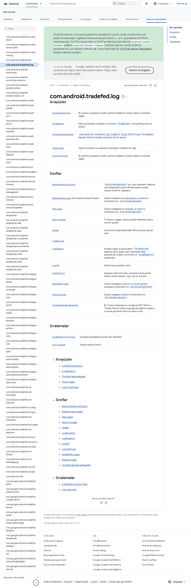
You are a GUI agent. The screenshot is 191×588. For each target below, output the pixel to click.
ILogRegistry (58, 123)
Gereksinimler (50, 545)
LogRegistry (58, 248)
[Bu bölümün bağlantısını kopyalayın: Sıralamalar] (72, 326)
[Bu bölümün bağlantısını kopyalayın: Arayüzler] (69, 102)
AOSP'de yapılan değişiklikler (136, 48)
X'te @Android (100, 541)
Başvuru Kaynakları (156, 19)
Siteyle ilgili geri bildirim (120, 582)
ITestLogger (58, 148)
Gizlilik (103, 582)
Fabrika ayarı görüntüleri (55, 560)
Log (129, 276)
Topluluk (68, 582)
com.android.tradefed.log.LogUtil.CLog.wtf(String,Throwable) (116, 134)
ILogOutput (124, 123)
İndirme (47, 550)
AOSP (52, 85)
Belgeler (9, 12)
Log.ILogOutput (60, 156)
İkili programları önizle (54, 555)
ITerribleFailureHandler (63, 134)
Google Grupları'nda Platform (107, 560)
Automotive (132, 19)
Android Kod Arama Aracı (63, 3)
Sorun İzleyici (148, 564)
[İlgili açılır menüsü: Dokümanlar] (42, 3)
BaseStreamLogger (61, 198)
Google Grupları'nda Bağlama (107, 569)
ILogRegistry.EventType (63, 337)
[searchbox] (20, 28)
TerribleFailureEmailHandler (65, 305)
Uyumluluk (86, 19)
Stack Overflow (149, 560)
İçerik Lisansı (81, 514)
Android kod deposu (53, 541)
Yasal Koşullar (81, 582)
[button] (17, 577)
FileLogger (57, 209)
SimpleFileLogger (60, 284)
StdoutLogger (59, 294)
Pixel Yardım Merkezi (151, 545)
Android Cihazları (108, 19)
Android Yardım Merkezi (153, 541)
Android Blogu (99, 550)
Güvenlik (44, 19)
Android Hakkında (52, 582)
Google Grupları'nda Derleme (107, 564)
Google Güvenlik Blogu (104, 555)
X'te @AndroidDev (101, 545)
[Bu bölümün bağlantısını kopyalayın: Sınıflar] (65, 174)
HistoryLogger (59, 219)
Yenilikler (8, 19)
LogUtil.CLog (58, 273)
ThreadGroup (141, 248)
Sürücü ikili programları (54, 564)
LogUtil (55, 265)
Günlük (55, 230)
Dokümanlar (32, 3)
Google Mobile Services (153, 555)
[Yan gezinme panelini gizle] (36, 583)
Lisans (94, 582)
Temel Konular (65, 19)
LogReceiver (58, 241)
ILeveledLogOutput (61, 113)
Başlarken (27, 19)
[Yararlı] (150, 85)
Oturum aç (182, 3)
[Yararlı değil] (155, 85)
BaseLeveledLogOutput (63, 184)
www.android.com (151, 550)
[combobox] (126, 3)
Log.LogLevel (58, 344)
